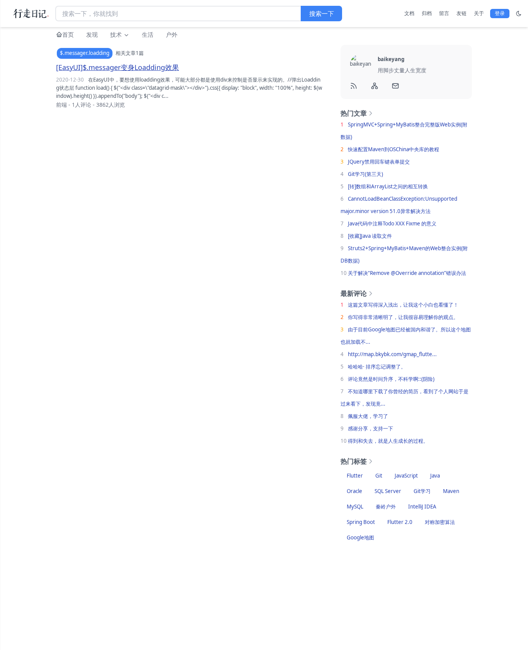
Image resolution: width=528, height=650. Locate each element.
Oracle (354, 491)
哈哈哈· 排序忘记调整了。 (377, 366)
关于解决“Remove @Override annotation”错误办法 (407, 273)
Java (435, 475)
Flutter (355, 475)
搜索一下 (321, 13)
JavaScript (406, 475)
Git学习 (422, 491)
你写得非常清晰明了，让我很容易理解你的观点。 (403, 317)
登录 (500, 13)
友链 (461, 13)
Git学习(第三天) (365, 174)
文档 (409, 13)
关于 (479, 13)
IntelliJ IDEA (422, 506)
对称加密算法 (440, 522)
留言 (444, 13)
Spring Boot (361, 522)
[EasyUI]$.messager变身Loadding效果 (117, 67)
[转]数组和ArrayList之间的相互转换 (388, 186)
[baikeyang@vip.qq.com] (396, 86)
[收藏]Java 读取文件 (370, 235)
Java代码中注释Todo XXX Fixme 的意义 (392, 223)
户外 (171, 34)
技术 (116, 34)
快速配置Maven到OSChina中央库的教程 (393, 149)
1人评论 (81, 104)
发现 (92, 34)
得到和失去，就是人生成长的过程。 (388, 440)
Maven (451, 491)
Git (378, 475)
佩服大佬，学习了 (368, 416)
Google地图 (360, 537)
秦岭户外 (386, 506)
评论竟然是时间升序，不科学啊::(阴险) (391, 378)
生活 (147, 34)
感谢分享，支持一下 (370, 428)
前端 (61, 104)
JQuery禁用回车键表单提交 (379, 161)
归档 (427, 13)
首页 (68, 34)
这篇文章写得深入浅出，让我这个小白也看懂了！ (403, 304)
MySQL (355, 506)
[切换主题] (519, 13)
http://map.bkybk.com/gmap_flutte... (392, 354)
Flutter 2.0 (399, 522)
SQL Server (388, 491)
